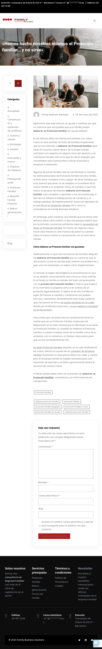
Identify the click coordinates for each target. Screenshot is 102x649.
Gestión (14, 149)
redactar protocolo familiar (77, 412)
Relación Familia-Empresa (13, 200)
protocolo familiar (71, 401)
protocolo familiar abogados (47, 407)
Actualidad (13, 111)
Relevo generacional (14, 212)
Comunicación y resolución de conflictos (14, 125)
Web (40, 508)
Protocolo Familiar (13, 189)
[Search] (18, 83)
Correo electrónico (49, 495)
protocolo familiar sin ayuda (47, 412)
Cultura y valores (13, 137)
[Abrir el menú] (94, 20)
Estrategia (15, 144)
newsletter (83, 580)
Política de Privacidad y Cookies (61, 582)
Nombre (43, 482)
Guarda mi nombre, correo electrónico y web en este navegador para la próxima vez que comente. (67, 525)
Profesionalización (14, 180)
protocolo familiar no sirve (76, 407)
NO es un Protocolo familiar (55, 205)
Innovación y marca (14, 159)
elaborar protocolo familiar (47, 401)
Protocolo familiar (43, 377)
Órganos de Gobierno (14, 168)
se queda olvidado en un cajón (77, 302)
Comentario (45, 446)
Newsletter (85, 568)
